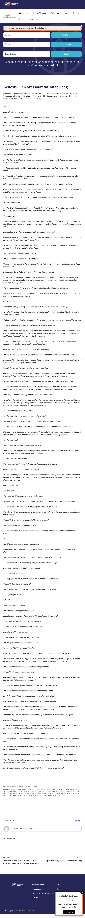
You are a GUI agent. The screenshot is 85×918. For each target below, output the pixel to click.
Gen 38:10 (22, 790)
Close (82, 892)
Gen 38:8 (47, 795)
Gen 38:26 (32, 793)
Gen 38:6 (30, 795)
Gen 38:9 (56, 795)
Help (21, 19)
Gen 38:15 (70, 790)
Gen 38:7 (38, 795)
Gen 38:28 (52, 793)
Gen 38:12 (41, 790)
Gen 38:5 (21, 795)
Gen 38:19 (32, 791)
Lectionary (32, 19)
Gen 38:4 (12, 795)
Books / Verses (39, 13)
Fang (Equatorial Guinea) (25, 786)
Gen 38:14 (61, 790)
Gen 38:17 (13, 791)
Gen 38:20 (51, 791)
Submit (76, 13)
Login (79, 820)
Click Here (69, 912)
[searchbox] (27, 54)
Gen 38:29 (61, 793)
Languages (24, 13)
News (66, 13)
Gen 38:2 (41, 791)
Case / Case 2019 (18, 799)
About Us (55, 13)
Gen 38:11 (32, 790)
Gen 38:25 (23, 793)
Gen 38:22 (70, 791)
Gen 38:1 (12, 790)
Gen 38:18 (23, 791)
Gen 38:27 (42, 793)
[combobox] (26, 54)
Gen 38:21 (60, 791)
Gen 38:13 (51, 790)
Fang (77, 93)
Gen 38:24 (13, 793)
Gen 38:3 (70, 793)
